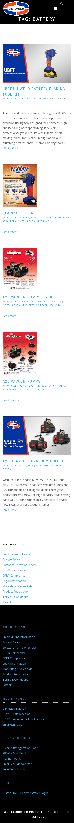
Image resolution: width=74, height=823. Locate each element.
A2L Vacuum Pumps (22, 381)
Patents (8, 602)
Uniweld (12, 99)
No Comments (46, 99)
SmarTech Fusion (14, 769)
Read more (10, 148)
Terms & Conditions (15, 597)
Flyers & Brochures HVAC (33, 221)
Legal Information (14, 581)
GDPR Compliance (14, 570)
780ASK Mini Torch (15, 753)
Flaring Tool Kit (20, 213)
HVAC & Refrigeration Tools (21, 748)
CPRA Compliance (14, 575)
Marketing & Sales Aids (17, 586)
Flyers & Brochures (15, 305)
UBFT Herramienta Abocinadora (23, 719)
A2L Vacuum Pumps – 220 (27, 297)
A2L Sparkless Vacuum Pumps (33, 461)
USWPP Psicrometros (16, 714)
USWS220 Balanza (14, 708)
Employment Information (19, 554)
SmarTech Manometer (17, 764)
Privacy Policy (11, 559)
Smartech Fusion (13, 724)
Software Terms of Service (20, 565)
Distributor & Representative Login (25, 793)
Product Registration (16, 591)
